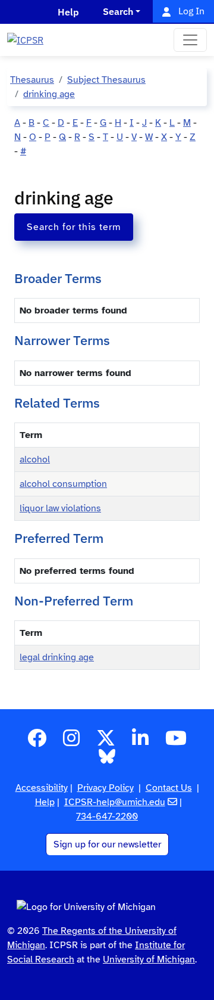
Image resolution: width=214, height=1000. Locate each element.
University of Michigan (149, 959)
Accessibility (41, 788)
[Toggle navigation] (190, 40)
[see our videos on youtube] (176, 742)
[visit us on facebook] (37, 742)
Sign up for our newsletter (107, 844)
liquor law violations (60, 508)
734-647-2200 (107, 816)
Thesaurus (32, 80)
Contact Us (169, 788)
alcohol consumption (63, 484)
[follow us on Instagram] (71, 742)
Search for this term (74, 227)
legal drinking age (57, 657)
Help (45, 802)
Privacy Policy (105, 788)
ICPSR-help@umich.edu (114, 802)
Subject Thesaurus (106, 80)
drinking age (49, 94)
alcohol (35, 459)
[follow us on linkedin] (140, 742)
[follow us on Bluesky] (107, 760)
